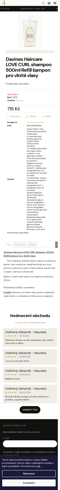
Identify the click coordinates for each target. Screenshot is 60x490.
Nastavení (29, 473)
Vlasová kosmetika (35, 122)
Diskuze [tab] (32, 244)
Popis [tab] (8, 244)
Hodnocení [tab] (20, 244)
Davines (19, 100)
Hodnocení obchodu (30, 315)
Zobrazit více (30, 409)
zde (38, 466)
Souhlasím (29, 482)
